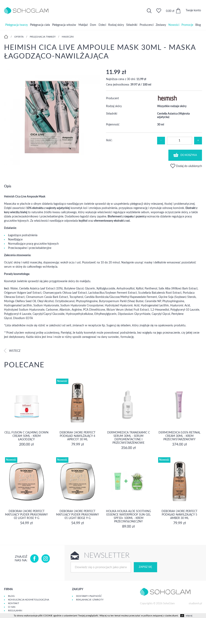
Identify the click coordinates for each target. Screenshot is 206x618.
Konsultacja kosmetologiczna (28, 599)
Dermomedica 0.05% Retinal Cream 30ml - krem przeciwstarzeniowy (179, 436)
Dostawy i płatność (89, 596)
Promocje (187, 25)
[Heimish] (167, 100)
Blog (198, 25)
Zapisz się (145, 567)
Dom (93, 25)
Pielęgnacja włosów (64, 25)
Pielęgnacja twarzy (16, 25)
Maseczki (68, 36)
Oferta (19, 36)
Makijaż (83, 25)
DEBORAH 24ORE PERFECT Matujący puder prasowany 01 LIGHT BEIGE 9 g (77, 515)
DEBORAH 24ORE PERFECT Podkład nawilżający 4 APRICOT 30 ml (77, 436)
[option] (52, 117)
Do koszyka (188, 155)
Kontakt (13, 603)
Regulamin (15, 610)
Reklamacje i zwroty (89, 599)
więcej (189, 615)
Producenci (146, 25)
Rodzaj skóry (116, 25)
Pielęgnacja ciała (40, 25)
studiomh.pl (195, 603)
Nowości (173, 25)
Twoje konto (193, 10)
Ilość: (109, 140)
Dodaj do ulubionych (188, 166)
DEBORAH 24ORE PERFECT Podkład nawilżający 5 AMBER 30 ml (179, 515)
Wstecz (14, 351)
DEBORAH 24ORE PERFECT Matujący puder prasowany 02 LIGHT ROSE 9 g (26, 515)
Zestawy (161, 25)
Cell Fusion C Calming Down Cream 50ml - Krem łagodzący (26, 436)
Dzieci (102, 25)
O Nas (11, 607)
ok (182, 615)
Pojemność (112, 124)
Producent (112, 98)
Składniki (131, 25)
